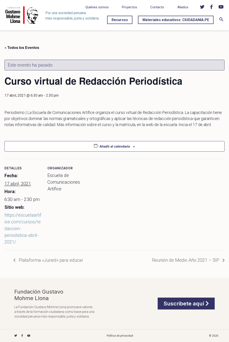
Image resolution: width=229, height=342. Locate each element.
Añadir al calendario (115, 146)
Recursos (120, 20)
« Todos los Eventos (21, 47)
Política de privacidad (120, 335)
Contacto (157, 7)
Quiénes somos (97, 7)
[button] (221, 20)
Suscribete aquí (184, 303)
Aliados (182, 7)
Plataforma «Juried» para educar (50, 260)
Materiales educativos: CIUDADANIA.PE (175, 20)
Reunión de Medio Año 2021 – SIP (186, 260)
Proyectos (129, 7)
